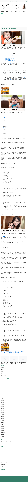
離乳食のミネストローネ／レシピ (9, 58)
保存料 (4, 236)
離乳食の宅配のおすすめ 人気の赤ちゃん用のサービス (14, 363)
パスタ (23, 77)
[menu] (26, 1)
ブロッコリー (5, 127)
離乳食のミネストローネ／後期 (9, 55)
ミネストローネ (8, 63)
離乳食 (2, 13)
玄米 (11, 79)
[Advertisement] (14, 20)
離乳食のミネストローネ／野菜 (9, 57)
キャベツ (4, 121)
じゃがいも (4, 117)
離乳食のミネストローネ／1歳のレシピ (10, 60)
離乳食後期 (3, 50)
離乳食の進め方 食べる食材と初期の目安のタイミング (5, 363)
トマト (4, 123)
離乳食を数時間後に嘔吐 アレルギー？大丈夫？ (22, 363)
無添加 (11, 271)
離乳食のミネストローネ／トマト (9, 59)
